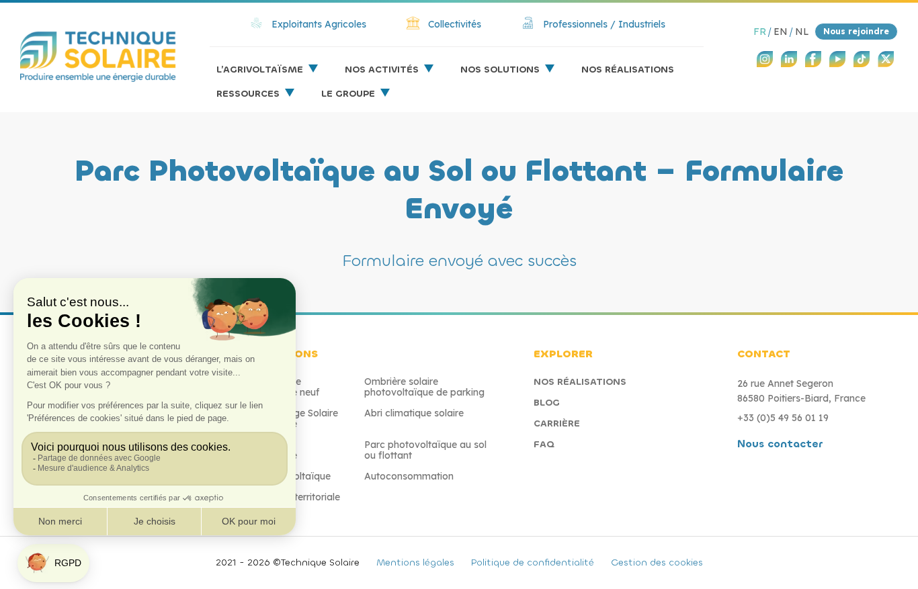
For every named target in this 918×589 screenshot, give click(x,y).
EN (781, 32)
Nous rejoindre (856, 31)
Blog (547, 402)
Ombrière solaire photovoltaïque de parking (424, 386)
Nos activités (382, 69)
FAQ (544, 444)
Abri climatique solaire (414, 413)
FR (759, 32)
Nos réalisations (627, 69)
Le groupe (348, 93)
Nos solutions (500, 69)
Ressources (248, 93)
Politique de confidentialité (532, 562)
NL (802, 32)
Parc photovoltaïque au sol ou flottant (425, 450)
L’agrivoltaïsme (259, 69)
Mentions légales (415, 562)
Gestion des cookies (657, 562)
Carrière (557, 423)
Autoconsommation (409, 476)
